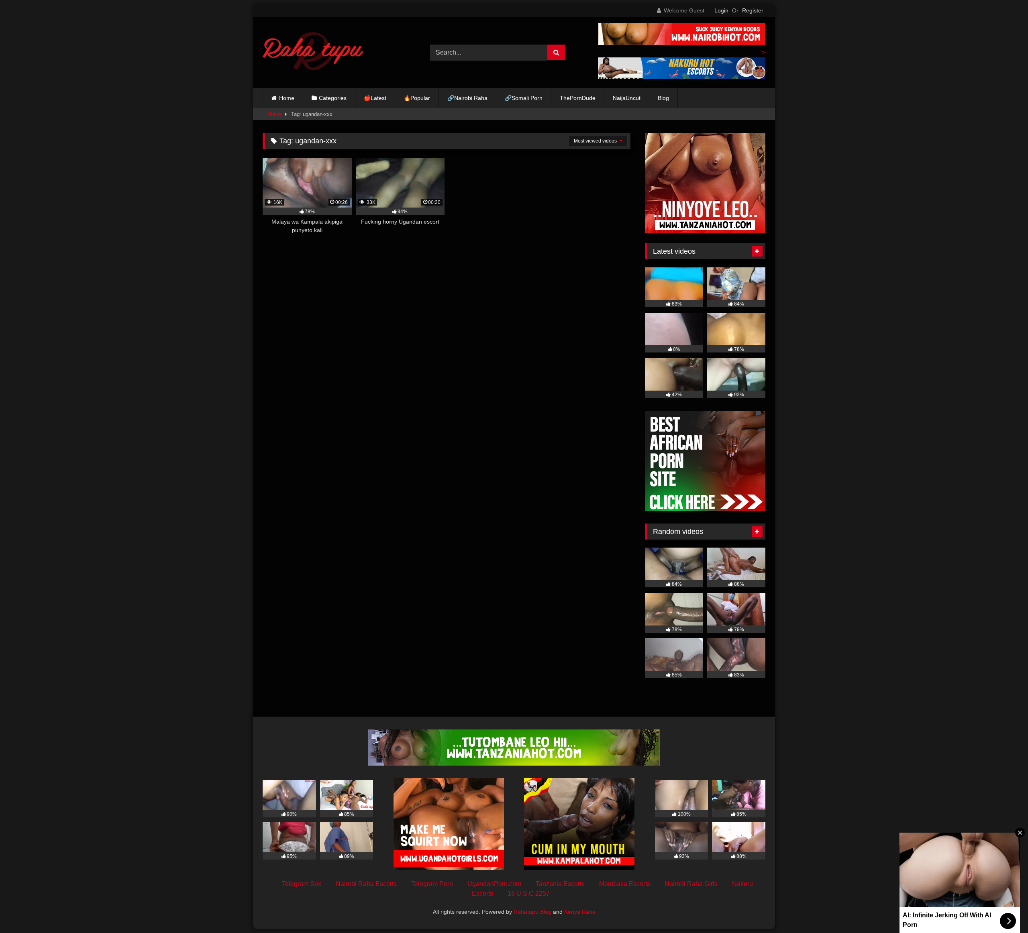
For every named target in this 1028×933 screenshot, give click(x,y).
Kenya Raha (580, 912)
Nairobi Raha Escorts (366, 883)
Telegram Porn (432, 883)
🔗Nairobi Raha (467, 98)
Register (752, 10)
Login (721, 10)
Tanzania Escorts (560, 883)
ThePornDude (578, 98)
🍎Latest (375, 98)
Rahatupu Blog (532, 912)
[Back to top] (1003, 909)
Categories (333, 98)
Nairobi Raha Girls (691, 883)
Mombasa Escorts (624, 883)
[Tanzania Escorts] (705, 231)
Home (286, 98)
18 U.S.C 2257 (529, 893)
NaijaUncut (626, 98)
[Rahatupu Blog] (313, 52)
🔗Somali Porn (524, 98)
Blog (663, 98)
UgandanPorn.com (494, 883)
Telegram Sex (301, 883)
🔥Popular (417, 98)
